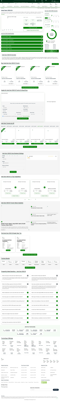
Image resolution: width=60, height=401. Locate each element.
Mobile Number (32, 186)
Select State (23, 191)
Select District (24, 193)
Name (23, 186)
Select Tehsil (31, 193)
